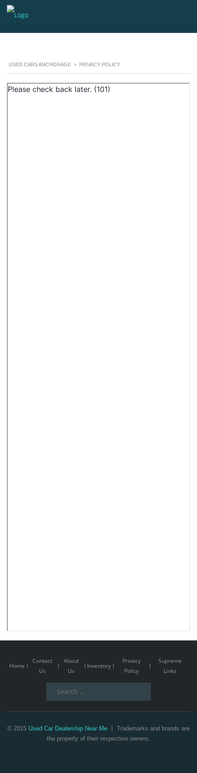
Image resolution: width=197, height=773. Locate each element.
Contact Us (42, 666)
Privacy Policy (131, 666)
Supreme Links (170, 666)
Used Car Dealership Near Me (67, 728)
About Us (71, 666)
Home (17, 666)
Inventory (99, 666)
